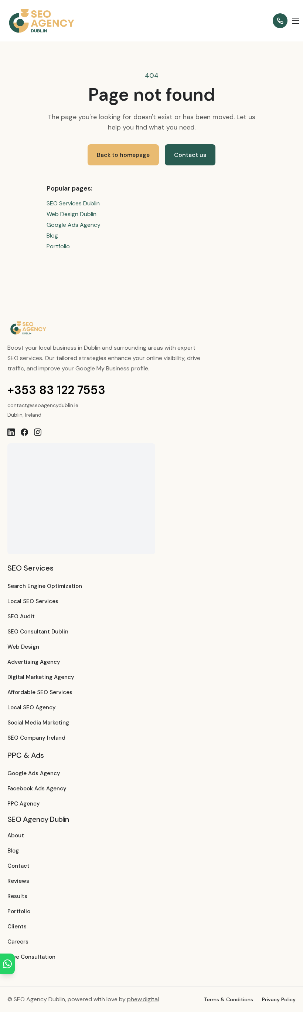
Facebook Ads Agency (37, 788)
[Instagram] (37, 432)
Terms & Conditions (228, 999)
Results (17, 896)
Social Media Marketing (38, 722)
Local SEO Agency (31, 707)
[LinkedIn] (11, 432)
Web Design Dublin (71, 214)
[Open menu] (295, 21)
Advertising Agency (33, 662)
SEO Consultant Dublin (37, 631)
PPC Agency (23, 803)
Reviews (18, 881)
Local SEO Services (32, 601)
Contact (18, 866)
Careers (17, 941)
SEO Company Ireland (36, 738)
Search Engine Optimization (44, 586)
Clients (17, 926)
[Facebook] (24, 432)
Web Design (23, 646)
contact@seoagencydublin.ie (42, 405)
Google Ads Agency (74, 225)
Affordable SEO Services (39, 692)
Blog (52, 235)
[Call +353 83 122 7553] (280, 20)
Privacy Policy (279, 999)
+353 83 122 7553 (56, 390)
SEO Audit (21, 616)
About (15, 835)
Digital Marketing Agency (40, 677)
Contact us (190, 155)
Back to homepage (123, 155)
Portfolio (58, 246)
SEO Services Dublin (73, 203)
